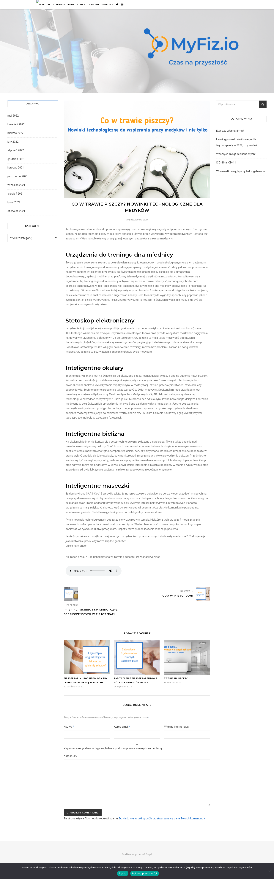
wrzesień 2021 (16, 185)
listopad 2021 (15, 167)
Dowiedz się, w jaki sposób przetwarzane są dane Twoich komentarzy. (162, 818)
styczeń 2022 (15, 150)
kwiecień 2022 (16, 124)
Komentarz (70, 755)
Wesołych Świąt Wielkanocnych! (236, 154)
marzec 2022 (15, 133)
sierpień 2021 (15, 193)
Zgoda (122, 873)
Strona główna (64, 4)
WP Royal (147, 854)
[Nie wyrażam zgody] (269, 871)
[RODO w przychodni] (203, 594)
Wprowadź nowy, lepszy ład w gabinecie (240, 171)
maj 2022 (13, 115)
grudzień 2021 (16, 159)
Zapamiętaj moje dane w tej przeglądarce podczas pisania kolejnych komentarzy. (113, 748)
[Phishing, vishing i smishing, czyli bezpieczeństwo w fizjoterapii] (71, 594)
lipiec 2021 (13, 202)
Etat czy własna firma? (230, 130)
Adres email (122, 726)
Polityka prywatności (144, 873)
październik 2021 (17, 176)
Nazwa (69, 726)
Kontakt (108, 4)
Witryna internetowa (176, 726)
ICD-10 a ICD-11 (226, 162)
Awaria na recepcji (177, 678)
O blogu (93, 4)
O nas (81, 4)
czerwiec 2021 (16, 211)
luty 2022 (12, 141)
